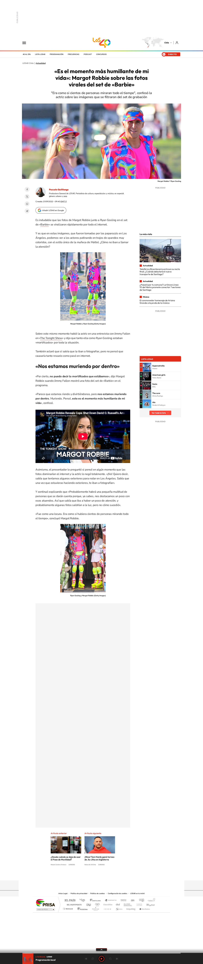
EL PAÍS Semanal (128, 904)
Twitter (27, 196)
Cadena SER (122, 900)
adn (140, 900)
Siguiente (117, 958)
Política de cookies (97, 893)
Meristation (144, 908)
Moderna (82, 908)
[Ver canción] (146, 367)
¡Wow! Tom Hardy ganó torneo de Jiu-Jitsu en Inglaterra (99, 858)
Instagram (90, 875)
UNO (89, 904)
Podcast (88, 54)
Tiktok (85, 875)
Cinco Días (107, 904)
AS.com (131, 900)
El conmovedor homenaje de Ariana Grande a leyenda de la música (157, 301)
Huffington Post (74, 904)
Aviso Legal (63, 893)
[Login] (177, 42)
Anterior (86, 958)
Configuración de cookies (117, 893)
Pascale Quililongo (58, 189)
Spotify (112, 875)
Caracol (150, 900)
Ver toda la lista (159, 413)
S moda (119, 908)
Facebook (27, 189)
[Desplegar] (101, 949)
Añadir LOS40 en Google (53, 210)
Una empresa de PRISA (45, 903)
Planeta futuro (138, 904)
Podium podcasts (95, 908)
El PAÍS (70, 900)
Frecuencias (73, 54)
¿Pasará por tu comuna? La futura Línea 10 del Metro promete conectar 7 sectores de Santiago (160, 287)
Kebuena (148, 904)
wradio (96, 904)
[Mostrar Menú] (26, 42)
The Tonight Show (51, 338)
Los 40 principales (83, 900)
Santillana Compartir (111, 900)
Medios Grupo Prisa (45, 909)
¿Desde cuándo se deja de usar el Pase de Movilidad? (66, 858)
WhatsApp (27, 203)
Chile (166, 42)
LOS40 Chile (101, 42)
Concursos (101, 54)
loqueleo (131, 908)
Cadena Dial (117, 904)
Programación (56, 54)
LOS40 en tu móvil (137, 893)
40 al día (27, 54)
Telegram (27, 211)
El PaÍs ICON (107, 908)
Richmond (68, 908)
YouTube (96, 875)
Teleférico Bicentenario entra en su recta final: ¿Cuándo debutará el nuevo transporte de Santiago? (160, 272)
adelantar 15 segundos (110, 958)
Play (101, 959)
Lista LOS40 (40, 54)
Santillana (96, 900)
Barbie (44, 224)
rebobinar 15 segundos (92, 958)
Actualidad (41, 63)
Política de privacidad (79, 893)
